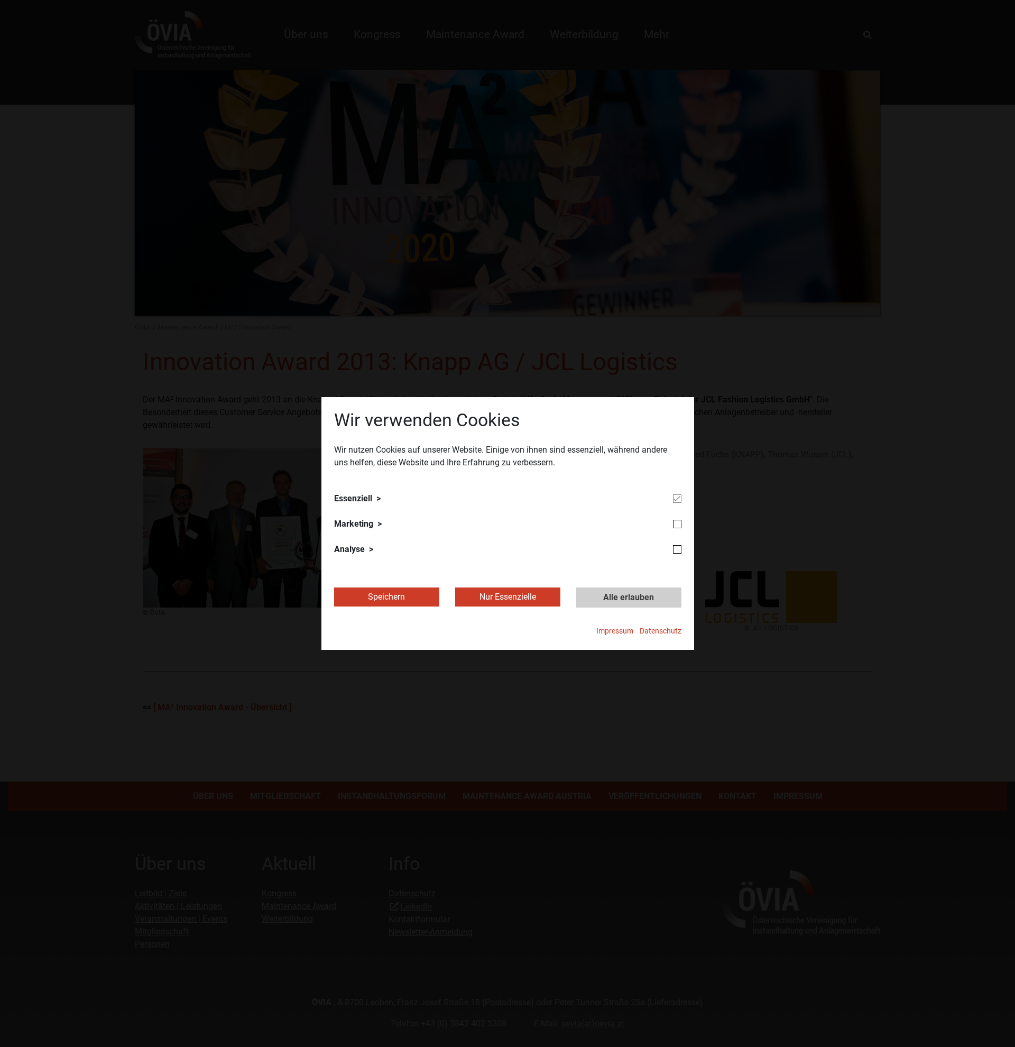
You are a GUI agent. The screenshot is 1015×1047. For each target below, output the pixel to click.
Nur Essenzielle (507, 597)
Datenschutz (660, 631)
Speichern (386, 597)
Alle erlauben (628, 597)
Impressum (614, 631)
